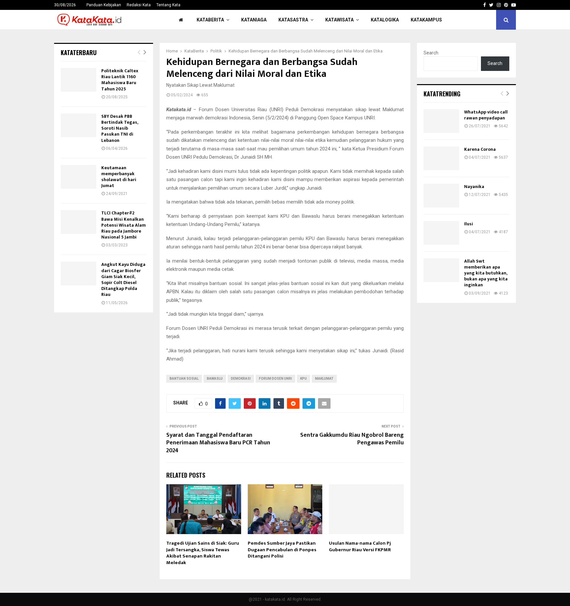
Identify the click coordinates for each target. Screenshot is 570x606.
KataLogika (385, 19)
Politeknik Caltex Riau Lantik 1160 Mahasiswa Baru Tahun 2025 (119, 80)
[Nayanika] (441, 195)
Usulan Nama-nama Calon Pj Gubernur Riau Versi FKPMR (360, 546)
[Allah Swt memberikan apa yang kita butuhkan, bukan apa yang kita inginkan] (441, 270)
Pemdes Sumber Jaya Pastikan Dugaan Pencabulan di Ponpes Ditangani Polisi (282, 549)
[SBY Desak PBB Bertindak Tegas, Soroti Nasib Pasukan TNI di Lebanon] (78, 125)
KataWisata (339, 19)
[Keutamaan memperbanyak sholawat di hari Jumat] (78, 177)
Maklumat (324, 378)
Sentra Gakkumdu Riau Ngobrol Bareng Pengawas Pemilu (352, 439)
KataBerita (210, 19)
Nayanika (474, 186)
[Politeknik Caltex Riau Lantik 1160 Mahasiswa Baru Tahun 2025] (78, 80)
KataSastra (293, 19)
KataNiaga (254, 19)
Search (431, 52)
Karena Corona (480, 149)
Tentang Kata (168, 5)
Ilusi (468, 224)
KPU (303, 378)
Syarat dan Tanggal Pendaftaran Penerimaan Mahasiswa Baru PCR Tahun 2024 (218, 443)
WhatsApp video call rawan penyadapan (486, 115)
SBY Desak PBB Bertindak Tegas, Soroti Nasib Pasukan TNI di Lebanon (119, 128)
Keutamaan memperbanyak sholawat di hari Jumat (118, 177)
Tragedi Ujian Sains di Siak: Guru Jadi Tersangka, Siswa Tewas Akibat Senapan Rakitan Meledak (202, 553)
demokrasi (241, 378)
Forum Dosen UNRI (275, 378)
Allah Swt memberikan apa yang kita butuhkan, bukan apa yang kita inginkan (486, 273)
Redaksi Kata (139, 5)
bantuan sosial (184, 378)
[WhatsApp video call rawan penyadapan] (441, 121)
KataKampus (426, 19)
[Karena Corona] (441, 158)
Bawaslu (215, 378)
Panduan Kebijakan (103, 5)
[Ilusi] (441, 233)
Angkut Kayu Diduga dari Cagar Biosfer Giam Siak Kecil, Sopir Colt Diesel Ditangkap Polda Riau (123, 279)
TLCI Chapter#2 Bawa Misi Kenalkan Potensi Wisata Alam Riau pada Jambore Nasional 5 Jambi (123, 225)
